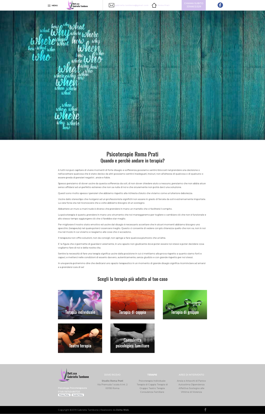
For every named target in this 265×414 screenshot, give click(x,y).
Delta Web (122, 410)
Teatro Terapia (157, 388)
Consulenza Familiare (152, 392)
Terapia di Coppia (146, 384)
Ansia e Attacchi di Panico (191, 381)
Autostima (184, 384)
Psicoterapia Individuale (152, 381)
